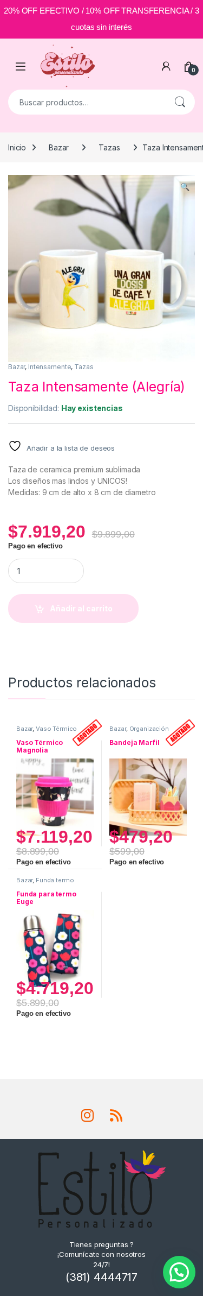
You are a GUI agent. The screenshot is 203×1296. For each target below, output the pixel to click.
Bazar (59, 147)
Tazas (109, 147)
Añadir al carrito (81, 608)
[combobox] (86, 102)
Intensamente (49, 367)
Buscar (180, 102)
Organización (149, 728)
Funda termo (55, 880)
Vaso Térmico (56, 728)
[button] (184, 186)
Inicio (17, 147)
